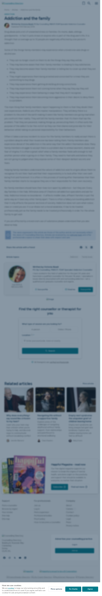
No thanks (73, 589)
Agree (90, 589)
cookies (11, 588)
